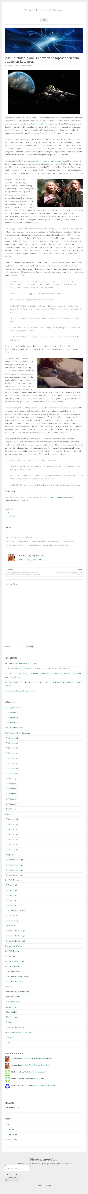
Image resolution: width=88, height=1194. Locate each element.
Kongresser (11, 1007)
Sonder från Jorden (50, 545)
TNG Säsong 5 (12, 758)
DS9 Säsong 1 (11, 778)
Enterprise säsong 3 (14, 870)
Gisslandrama (69, 541)
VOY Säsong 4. (12, 834)
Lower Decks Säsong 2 (15, 936)
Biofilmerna (10, 956)
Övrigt (7, 1042)
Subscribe (12, 1178)
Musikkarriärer (12, 1017)
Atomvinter (10, 541)
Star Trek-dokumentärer (15, 961)
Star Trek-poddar (13, 997)
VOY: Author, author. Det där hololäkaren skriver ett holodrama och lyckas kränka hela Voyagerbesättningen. (23, 572)
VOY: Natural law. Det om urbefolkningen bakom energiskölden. (67, 572)
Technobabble (11, 545)
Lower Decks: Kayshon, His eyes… (42, 1085)
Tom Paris (21, 545)
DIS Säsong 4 (11, 900)
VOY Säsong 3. (12, 829)
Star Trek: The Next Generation (18, 733)
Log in (7, 1124)
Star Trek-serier (13, 971)
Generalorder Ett (54, 541)
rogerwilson (26, 65)
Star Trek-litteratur (13, 966)
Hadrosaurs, (24, 466)
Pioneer (33, 124)
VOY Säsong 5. (12, 839)
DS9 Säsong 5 (12, 799)
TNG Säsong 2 (12, 743)
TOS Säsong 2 (12, 718)
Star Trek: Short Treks (15, 910)
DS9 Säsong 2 (12, 783)
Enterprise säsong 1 (14, 859)
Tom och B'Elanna (34, 545)
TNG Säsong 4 (12, 753)
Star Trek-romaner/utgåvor (17, 976)
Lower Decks (10, 926)
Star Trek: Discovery (13, 880)
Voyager (45, 124)
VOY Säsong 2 (12, 824)
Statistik (9, 1037)
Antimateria (64, 545)
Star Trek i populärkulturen (17, 992)
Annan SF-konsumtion (16, 1027)
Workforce (59, 401)
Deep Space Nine (12, 773)
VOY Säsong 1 (12, 819)
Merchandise (11, 1012)
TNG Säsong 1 (12, 738)
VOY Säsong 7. (28, 537)
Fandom (8, 986)
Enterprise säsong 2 (14, 865)
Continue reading (44, 1186)
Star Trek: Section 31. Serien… (37, 1065)
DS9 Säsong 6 (12, 804)
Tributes (9, 1022)
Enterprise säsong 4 (14, 875)
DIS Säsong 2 (11, 890)
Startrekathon (59, 497)
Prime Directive (22, 541)
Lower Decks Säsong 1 (15, 931)
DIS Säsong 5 (11, 905)
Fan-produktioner (13, 1002)
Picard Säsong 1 (12, 920)
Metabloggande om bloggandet (18, 1032)
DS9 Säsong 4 (12, 794)
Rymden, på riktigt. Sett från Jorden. (20, 691)
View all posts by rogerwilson (29, 559)
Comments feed (11, 1134)
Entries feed (10, 1129)
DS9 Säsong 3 (12, 789)
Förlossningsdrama (38, 541)
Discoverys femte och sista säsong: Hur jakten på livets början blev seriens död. (38, 668)
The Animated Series (14, 728)
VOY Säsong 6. (12, 844)
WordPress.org (11, 1139)
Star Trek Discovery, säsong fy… (38, 1058)
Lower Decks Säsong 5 (15, 941)
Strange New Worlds (13, 946)
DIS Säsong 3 (11, 895)
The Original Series (13, 707)
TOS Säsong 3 (12, 723)
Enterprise (9, 854)
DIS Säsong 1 (11, 885)
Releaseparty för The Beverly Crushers (21, 663)
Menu (45, 20)
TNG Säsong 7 (12, 768)
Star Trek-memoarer (14, 981)
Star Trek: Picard (11, 915)
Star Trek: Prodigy (12, 951)
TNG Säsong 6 (12, 763)
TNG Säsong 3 (12, 748)
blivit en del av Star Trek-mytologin (46, 161)
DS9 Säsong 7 (12, 809)
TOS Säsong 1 (12, 712)
